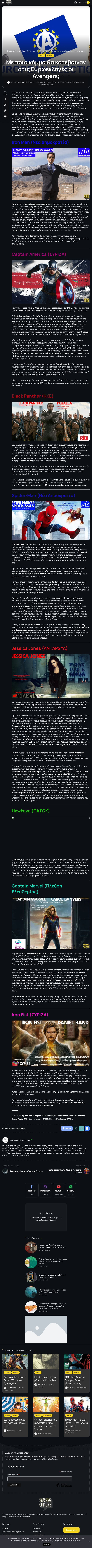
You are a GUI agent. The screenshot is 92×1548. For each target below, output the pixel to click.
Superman (47, 1415)
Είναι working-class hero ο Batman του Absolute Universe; (52, 1276)
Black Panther (47, 1115)
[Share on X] (5, 105)
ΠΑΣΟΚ (45, 1119)
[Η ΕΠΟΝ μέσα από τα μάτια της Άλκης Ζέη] (46, 1361)
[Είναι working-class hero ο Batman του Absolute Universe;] (31, 1277)
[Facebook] (31, 1190)
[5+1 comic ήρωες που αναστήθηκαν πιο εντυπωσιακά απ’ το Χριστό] (46, 1404)
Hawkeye (73, 1115)
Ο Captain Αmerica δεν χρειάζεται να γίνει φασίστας (75, 1380)
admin (9, 1430)
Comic (42, 55)
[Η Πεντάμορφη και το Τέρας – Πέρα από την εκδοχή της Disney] (31, 1292)
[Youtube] (59, 1190)
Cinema (69, 1415)
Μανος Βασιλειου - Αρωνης (24, 82)
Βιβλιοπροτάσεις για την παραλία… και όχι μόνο (15, 1423)
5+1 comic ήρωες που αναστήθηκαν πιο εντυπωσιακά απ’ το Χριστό (45, 1424)
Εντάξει (47, 1544)
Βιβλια (38, 1372)
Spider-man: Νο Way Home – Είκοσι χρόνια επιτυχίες (76, 1423)
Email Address (13, 1474)
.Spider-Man (27, 1115)
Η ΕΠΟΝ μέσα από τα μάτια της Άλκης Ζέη (45, 1378)
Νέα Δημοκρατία (35, 1119)
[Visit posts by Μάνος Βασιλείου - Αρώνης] (5, 1140)
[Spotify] (70, 1190)
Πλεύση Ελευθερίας (57, 1119)
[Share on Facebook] (5, 99)
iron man (81, 1115)
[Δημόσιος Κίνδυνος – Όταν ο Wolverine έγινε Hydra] (15, 1361)
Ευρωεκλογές (17, 1119)
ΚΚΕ (25, 1119)
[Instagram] (45, 1190)
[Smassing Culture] (9, 2)
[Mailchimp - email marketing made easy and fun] (64, 1487)
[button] (4, 2)
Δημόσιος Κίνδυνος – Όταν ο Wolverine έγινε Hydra (15, 1380)
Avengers (37, 1115)
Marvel (49, 55)
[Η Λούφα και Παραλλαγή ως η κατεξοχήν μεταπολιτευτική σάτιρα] (31, 1247)
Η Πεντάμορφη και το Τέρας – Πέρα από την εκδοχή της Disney (52, 1291)
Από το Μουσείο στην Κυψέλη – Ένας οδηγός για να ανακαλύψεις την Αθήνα (53, 1261)
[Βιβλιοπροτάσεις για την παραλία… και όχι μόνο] (15, 1404)
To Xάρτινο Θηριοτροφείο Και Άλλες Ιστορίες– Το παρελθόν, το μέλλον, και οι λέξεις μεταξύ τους (52, 1306)
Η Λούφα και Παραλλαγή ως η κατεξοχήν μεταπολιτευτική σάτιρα (52, 1246)
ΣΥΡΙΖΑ (70, 1119)
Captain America (61, 1115)
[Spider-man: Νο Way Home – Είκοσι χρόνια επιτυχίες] (77, 1404)
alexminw (71, 1388)
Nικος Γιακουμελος (74, 1430)
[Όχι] (89, 1541)
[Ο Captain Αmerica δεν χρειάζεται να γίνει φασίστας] (77, 1361)
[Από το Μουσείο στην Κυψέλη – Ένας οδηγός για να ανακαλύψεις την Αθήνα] (31, 1262)
